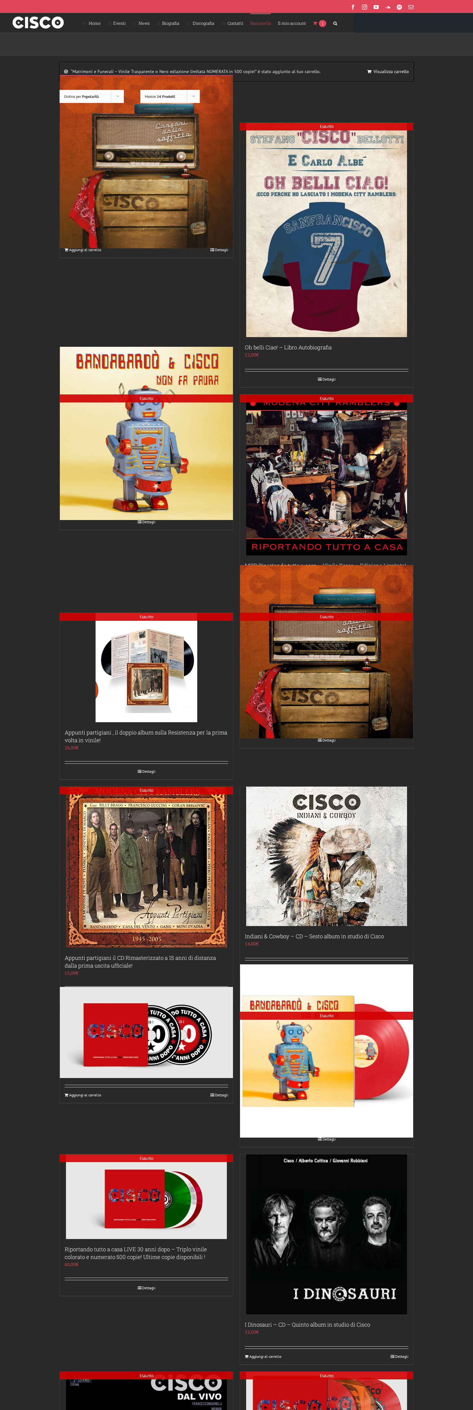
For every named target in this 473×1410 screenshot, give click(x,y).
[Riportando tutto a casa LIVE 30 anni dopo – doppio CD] (146, 1032)
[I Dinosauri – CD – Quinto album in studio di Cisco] (326, 1234)
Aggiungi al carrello (85, 249)
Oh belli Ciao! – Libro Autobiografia (288, 347)
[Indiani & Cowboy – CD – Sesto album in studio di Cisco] (326, 856)
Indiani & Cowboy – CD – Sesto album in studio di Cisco (314, 936)
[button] (335, 23)
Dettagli (221, 249)
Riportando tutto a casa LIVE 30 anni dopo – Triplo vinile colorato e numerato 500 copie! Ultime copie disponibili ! (136, 1253)
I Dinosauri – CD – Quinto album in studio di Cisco (307, 1324)
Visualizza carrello (391, 71)
